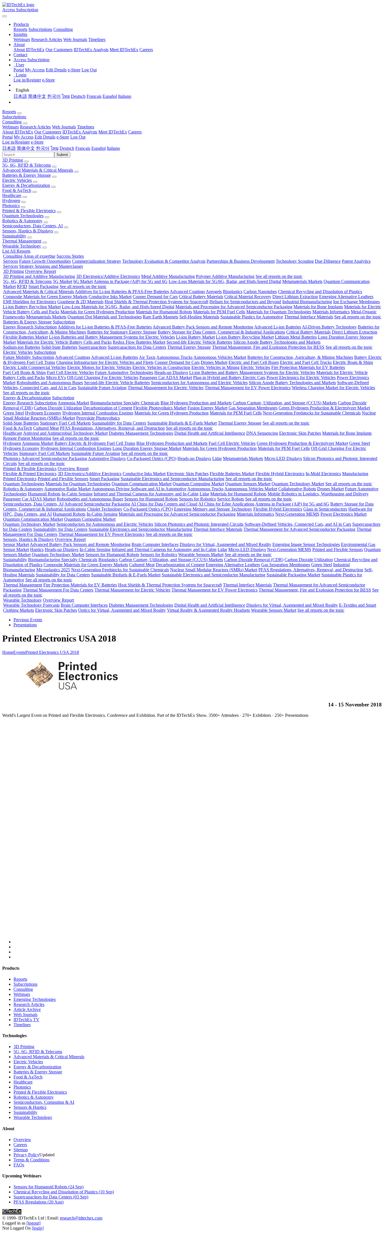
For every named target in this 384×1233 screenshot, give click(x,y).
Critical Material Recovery (247, 296)
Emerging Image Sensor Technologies (306, 544)
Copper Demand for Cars (155, 296)
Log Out (89, 69)
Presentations (25, 624)
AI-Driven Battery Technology (329, 327)
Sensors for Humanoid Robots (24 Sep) (48, 1186)
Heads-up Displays (171, 372)
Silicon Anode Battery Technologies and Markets (276, 342)
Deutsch (78, 96)
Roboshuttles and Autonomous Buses (50, 382)
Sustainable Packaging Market (293, 574)
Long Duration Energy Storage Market (146, 448)
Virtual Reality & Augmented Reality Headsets (208, 610)
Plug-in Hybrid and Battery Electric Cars (229, 377)
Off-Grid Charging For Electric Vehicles (102, 377)
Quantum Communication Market (141, 483)
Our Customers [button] (47, 132)
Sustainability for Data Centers (119, 423)
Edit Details (56, 69)
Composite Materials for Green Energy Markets (45, 296)
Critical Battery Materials (201, 296)
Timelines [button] (85, 126)
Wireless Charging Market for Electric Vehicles (333, 387)
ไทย (66, 96)
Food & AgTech (16, 190)
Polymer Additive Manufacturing (225, 276)
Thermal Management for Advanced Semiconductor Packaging (299, 529)
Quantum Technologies (23, 215)
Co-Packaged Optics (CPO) (151, 458)
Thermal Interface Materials (308, 316)
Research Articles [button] (35, 126)
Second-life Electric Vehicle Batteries (199, 342)
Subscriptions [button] (14, 116)
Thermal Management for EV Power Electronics (248, 387)
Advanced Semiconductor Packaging (54, 458)
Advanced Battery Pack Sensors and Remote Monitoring (203, 327)
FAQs (18, 1164)
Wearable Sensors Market (200, 554)
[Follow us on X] (197, 833)
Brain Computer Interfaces (155, 544)
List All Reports (16, 251)
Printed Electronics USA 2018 (52, 652)
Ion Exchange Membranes (356, 301)
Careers (146, 49)
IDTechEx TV (26, 1019)
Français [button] (82, 148)
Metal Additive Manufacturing (168, 276)
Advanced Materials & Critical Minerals (37, 170)
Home (7, 652)
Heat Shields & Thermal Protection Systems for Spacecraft (156, 301)
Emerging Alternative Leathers (346, 296)
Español (110, 96)
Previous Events (27, 619)
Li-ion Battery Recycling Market (32, 306)
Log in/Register (27, 80)
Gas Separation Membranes (253, 407)
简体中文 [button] (26, 148)
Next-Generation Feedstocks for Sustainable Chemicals (312, 413)
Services (10, 261)
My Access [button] (23, 137)
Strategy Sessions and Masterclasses (51, 266)
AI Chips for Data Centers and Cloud (164, 504)
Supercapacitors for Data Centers (137, 347)
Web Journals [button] (64, 126)
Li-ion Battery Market (195, 337)
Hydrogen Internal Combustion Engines (97, 413)
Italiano (124, 96)
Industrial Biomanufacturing (307, 301)
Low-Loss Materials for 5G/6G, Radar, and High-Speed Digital (225, 281)
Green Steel (13, 413)
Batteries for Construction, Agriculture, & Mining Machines (300, 357)
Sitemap (20, 1149)
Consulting (63, 29)
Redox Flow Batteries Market (139, 342)
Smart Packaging (43, 286)
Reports (20, 29)
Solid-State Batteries (59, 347)
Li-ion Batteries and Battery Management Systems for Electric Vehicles (112, 337)
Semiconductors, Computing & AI (43, 1102)
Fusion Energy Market (207, 407)
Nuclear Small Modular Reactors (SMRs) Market (213, 569)
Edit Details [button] (45, 137)
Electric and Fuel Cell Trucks (306, 362)
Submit (62, 155)
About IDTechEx (28, 49)
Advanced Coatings (187, 291)
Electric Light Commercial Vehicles (34, 367)
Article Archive (27, 1009)
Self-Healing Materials (199, 316)
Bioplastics (232, 291)
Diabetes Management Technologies (141, 433)
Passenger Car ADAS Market (165, 377)
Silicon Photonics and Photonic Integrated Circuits (198, 524)
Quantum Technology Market (298, 483)
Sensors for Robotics (197, 499)
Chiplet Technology (104, 509)
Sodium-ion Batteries (21, 347)
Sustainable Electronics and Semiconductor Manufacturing (172, 478)
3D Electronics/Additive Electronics (108, 276)
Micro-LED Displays (283, 458)
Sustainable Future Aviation (102, 387)
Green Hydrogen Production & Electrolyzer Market (324, 407)
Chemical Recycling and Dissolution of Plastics (320, 291)
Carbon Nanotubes (260, 291)
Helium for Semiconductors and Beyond (245, 301)
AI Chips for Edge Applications (226, 504)
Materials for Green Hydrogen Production (97, 311)
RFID (22, 286)
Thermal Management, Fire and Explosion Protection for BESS (268, 347)
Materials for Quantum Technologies (278, 311)
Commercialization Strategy (96, 261)
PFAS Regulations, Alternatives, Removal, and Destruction (112, 428)
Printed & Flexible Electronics (29, 210)
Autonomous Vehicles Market (219, 357)
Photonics (11, 205)
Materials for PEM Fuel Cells (219, 311)
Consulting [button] (12, 121)
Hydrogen (11, 200)
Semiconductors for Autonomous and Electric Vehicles (199, 382)
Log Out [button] (77, 137)
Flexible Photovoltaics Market (159, 407)
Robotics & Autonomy (22, 220)
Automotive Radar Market (67, 488)
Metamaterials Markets (302, 281)
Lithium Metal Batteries (296, 337)
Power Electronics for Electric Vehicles (301, 377)
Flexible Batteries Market (25, 337)
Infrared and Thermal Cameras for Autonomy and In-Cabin (146, 493)
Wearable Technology (21, 246)
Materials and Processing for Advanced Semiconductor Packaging (233, 306)
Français (94, 96)
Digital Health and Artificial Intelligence (209, 433)
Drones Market (214, 362)
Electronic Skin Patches (300, 433)
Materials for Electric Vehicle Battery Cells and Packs (64, 342)
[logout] (33, 1223)
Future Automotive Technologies (124, 372)
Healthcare (11, 195)
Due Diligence (328, 261)
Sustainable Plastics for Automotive (251, 316)
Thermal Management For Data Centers (58, 590)
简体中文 (37, 96)
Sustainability (14, 236)
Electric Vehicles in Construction (161, 367)
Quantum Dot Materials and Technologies (104, 316)
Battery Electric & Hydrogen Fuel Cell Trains (95, 443)
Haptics (37, 549)
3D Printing (12, 160)
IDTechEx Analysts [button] (79, 132)
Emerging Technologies (34, 999)
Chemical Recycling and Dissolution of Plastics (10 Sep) (63, 1191)
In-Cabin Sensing (77, 493)
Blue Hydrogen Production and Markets (196, 402)
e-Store (74, 69)
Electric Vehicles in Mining (215, 367)
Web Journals (75, 39)
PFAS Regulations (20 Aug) (38, 1202)
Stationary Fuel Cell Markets (65, 423)
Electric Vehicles (17, 180)
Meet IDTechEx (124, 49)
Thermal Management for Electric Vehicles (166, 387)
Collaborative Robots (297, 488)
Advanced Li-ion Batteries (277, 327)
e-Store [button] (63, 137)
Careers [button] (135, 132)
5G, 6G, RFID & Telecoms (26, 165)
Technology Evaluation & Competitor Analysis (163, 261)
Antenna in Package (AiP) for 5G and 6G (131, 281)
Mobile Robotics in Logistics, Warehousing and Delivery (318, 493)
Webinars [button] (10, 126)
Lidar (217, 458)
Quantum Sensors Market (247, 483)
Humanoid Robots (44, 493)
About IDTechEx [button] (17, 132)
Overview (22, 1139)
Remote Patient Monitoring (27, 438)
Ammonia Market (73, 402)
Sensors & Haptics (29, 1107)
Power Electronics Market (343, 514)
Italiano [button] (113, 148)
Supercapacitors (92, 347)
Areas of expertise (39, 256)
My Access (35, 69)
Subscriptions (40, 29)
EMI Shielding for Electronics (29, 301)
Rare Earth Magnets (160, 316)
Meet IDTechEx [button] (112, 132)
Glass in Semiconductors (325, 509)
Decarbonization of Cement (107, 407)
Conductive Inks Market (110, 296)
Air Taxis (147, 357)
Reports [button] (9, 111)
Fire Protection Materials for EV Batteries (308, 367)
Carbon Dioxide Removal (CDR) (253, 559)
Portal (18, 69)
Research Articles (46, 39)
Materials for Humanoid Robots (164, 311)
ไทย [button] (54, 148)
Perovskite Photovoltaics (98, 418)
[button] (21, 24)
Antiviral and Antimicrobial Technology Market (65, 433)
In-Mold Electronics (323, 473)
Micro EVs (56, 377)
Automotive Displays (107, 458)
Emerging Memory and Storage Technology (213, 509)
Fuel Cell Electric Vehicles (70, 372)
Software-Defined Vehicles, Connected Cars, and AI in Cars (298, 524)
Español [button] (98, 148)
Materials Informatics (331, 311)
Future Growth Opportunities (45, 261)
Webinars (21, 39)
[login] (38, 1228)
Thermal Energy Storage (189, 347)
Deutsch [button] (67, 148)
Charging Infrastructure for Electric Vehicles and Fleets (104, 362)
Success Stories (70, 256)
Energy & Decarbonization (26, 185)
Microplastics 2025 (53, 569)
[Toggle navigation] (4, 16)
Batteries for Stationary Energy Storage (122, 332)
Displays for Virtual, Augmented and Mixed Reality (225, 544)
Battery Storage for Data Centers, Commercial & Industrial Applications (221, 332)
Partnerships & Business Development (241, 261)
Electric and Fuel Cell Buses (254, 362)
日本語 (20, 96)
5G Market (62, 281)
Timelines (96, 39)
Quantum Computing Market (198, 483)
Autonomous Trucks (174, 357)
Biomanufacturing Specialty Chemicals (124, 402)
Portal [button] (7, 137)
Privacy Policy (26, 1154)
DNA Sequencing (262, 433)
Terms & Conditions (31, 1159)
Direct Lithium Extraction (295, 296)
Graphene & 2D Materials (80, 301)
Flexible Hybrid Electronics (280, 473)
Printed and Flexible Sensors (63, 478)
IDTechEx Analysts (91, 49)
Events (19, 652)
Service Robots (230, 499)
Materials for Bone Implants (318, 306)
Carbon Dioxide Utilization (58, 407)
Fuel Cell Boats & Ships (24, 372)
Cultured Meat (46, 428)
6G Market (83, 281)
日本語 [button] (9, 148)
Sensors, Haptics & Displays (27, 230)
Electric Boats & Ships (353, 362)
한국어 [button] (42, 148)
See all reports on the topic (279, 276)
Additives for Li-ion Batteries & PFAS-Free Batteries (122, 291)
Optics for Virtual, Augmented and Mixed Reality (122, 610)
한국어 (54, 96)
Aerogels (214, 291)
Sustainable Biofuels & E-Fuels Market (182, 423)
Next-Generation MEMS (297, 514)
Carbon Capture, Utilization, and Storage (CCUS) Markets (285, 402)
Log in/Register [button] (16, 142)
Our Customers (59, 49)
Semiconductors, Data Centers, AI (32, 225)
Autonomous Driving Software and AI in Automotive (139, 488)
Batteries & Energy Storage (26, 175)
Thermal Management (21, 241)
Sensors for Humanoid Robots (151, 499)
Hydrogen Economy (43, 413)
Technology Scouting (295, 261)
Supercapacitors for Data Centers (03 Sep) (50, 1197)
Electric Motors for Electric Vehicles (99, 367)
